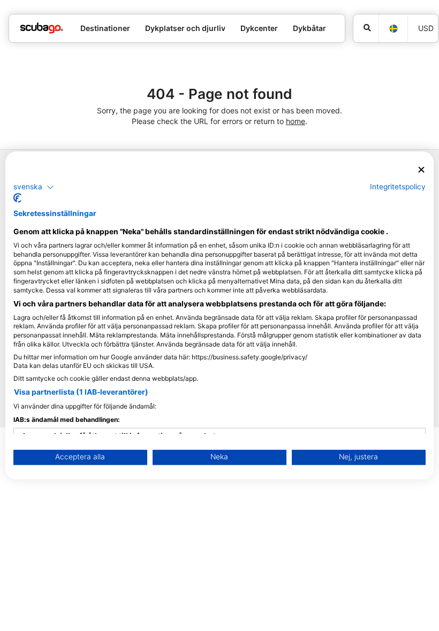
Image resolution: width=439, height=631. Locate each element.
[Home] (41, 28)
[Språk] (393, 28)
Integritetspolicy (398, 186)
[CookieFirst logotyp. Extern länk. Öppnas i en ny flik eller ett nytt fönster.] (17, 198)
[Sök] (366, 28)
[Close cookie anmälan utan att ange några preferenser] (421, 169)
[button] (33, 187)
